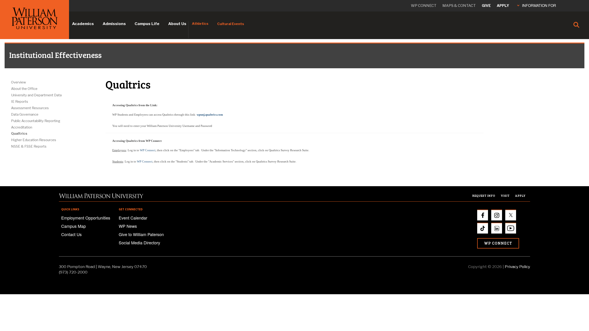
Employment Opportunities (85, 218)
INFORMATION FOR (539, 5)
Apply (503, 5)
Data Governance (24, 114)
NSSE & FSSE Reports (28, 146)
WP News (128, 226)
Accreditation (21, 127)
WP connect (423, 5)
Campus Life (147, 23)
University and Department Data (36, 95)
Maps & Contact (459, 5)
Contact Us (71, 234)
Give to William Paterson (141, 234)
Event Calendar (133, 218)
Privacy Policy (517, 266)
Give (486, 5)
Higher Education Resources (33, 140)
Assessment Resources (30, 108)
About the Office (24, 89)
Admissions (114, 23)
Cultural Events (230, 24)
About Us (177, 23)
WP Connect (148, 150)
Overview (18, 82)
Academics (83, 23)
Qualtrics (19, 133)
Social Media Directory (139, 242)
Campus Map (73, 226)
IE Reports (19, 101)
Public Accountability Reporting (35, 121)
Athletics (200, 24)
